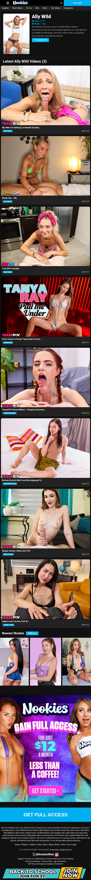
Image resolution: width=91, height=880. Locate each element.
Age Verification (60, 861)
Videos (24, 844)
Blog (51, 844)
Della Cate (8, 554)
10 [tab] (57, 691)
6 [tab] (43, 691)
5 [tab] (39, 691)
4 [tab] (35, 691)
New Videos (17, 8)
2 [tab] (28, 691)
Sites (45, 8)
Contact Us (29, 859)
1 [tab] (25, 691)
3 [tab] (32, 691)
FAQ (63, 844)
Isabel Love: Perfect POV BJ (15, 621)
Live (30, 8)
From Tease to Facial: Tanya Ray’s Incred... (22, 339)
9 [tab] (53, 691)
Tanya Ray (8, 342)
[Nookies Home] (32, 3)
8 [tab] (50, 691)
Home (17, 844)
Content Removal (54, 859)
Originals (5, 8)
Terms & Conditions (32, 861)
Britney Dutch (10, 484)
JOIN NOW (77, 3)
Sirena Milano (9, 413)
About (57, 844)
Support (21, 859)
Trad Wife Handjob (10, 268)
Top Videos (55, 8)
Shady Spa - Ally (9, 198)
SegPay (63, 850)
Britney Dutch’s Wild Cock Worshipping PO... (22, 480)
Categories (68, 8)
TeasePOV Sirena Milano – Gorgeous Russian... (24, 409)
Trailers (32, 844)
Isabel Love (8, 625)
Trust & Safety (67, 859)
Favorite (41, 40)
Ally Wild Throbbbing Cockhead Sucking (20, 127)
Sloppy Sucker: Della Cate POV (16, 551)
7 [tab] (46, 691)
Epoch (69, 850)
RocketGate (54, 850)
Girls (37, 8)
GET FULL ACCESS (46, 814)
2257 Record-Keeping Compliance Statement (45, 864)
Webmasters (41, 859)
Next (81, 663)
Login (73, 844)
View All (32, 633)
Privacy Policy (47, 861)
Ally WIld (7, 131)
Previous (10, 663)
